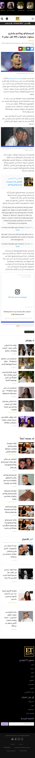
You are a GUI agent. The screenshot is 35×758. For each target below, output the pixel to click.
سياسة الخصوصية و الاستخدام (22, 747)
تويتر (32, 706)
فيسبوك (31, 702)
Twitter (16, 739)
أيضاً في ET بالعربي (15, 179)
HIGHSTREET (19, 23)
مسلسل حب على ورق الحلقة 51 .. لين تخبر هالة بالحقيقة (9, 391)
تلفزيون (31, 680)
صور (32, 673)
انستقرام (31, 709)
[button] (32, 49)
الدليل (26, 23)
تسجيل (4, 724)
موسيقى (14, 629)
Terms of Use (23, 751)
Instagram (19, 739)
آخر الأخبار (8, 23)
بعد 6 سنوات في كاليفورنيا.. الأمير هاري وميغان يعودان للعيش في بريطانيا (10, 551)
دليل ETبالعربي (29, 692)
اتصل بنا (13, 744)
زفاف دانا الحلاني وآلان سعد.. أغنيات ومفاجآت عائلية (9, 348)
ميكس (31, 30)
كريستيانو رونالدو (14, 79)
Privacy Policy (7, 747)
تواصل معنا (30, 713)
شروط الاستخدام (11, 751)
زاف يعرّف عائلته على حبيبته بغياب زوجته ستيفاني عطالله (9, 420)
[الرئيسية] (18, 19)
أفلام (32, 677)
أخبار (32, 665)
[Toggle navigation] (33, 18)
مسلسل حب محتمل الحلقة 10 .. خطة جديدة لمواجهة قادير (9, 361)
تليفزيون (14, 367)
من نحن (21, 744)
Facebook (22, 739)
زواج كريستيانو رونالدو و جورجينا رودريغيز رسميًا (10, 509)
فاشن (32, 688)
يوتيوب (12, 739)
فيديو (6, 18)
